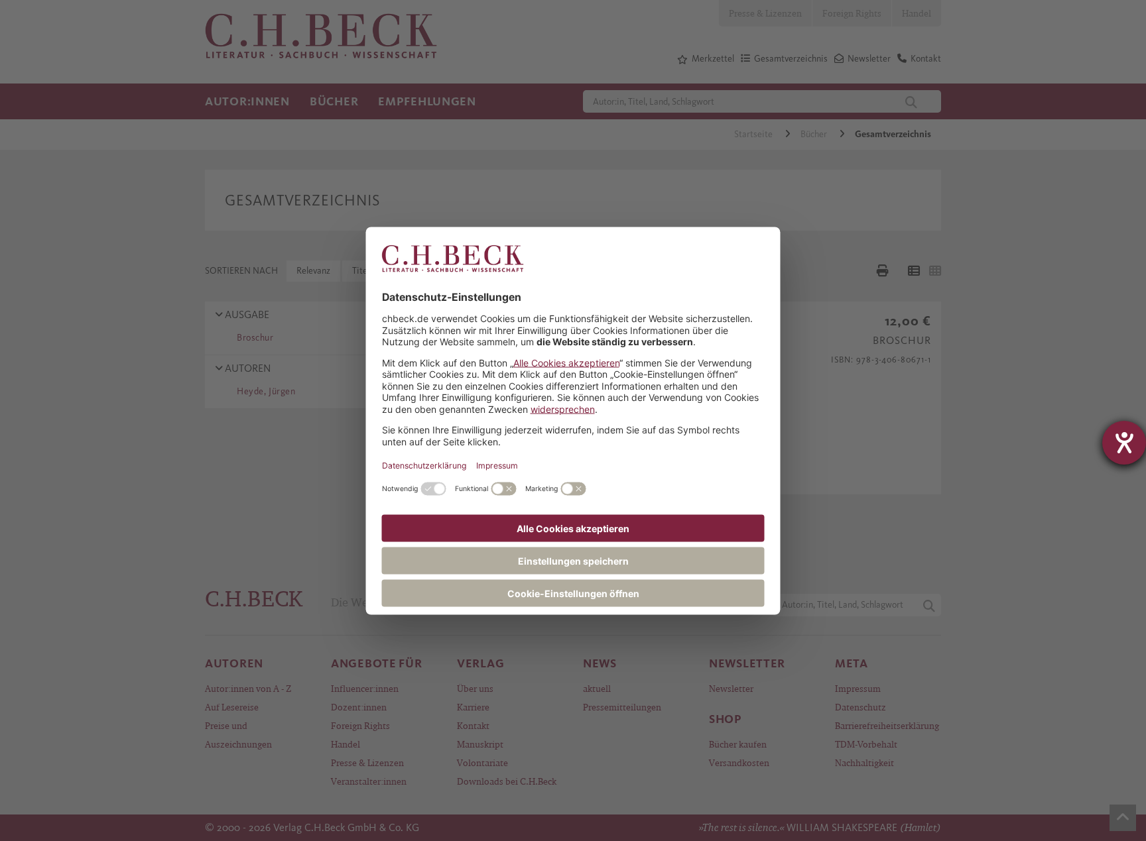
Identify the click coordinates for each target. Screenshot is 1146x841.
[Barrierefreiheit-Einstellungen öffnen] (1124, 443)
